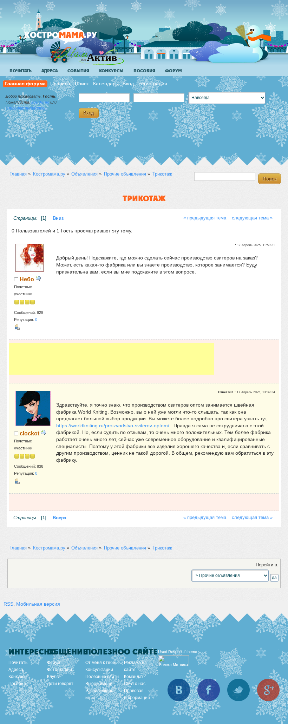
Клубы (53, 676)
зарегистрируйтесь (26, 108)
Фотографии (59, 669)
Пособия (144, 70)
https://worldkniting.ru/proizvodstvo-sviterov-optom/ (112, 425)
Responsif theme (182, 652)
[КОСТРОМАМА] (72, 38)
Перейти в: (267, 564)
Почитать (20, 70)
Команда (133, 676)
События (78, 70)
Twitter (238, 690)
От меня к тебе (100, 662)
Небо (27, 279)
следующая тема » (252, 218)
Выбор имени (98, 683)
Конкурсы (111, 70)
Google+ (268, 690)
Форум (173, 70)
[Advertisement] (111, 359)
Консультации (99, 669)
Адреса (49, 70)
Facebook (208, 690)
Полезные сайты (102, 676)
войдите (40, 102)
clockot (29, 433)
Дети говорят (60, 683)
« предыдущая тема (204, 218)
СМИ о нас (134, 683)
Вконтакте (179, 690)
